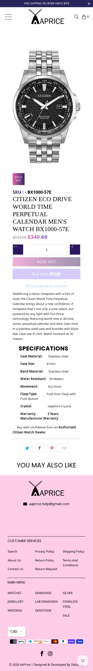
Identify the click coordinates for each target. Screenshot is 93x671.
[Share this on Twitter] (27, 448)
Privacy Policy (44, 551)
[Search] (76, 17)
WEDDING (15, 610)
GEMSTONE (43, 610)
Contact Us (15, 569)
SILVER (67, 593)
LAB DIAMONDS (46, 601)
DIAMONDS (43, 593)
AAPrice (25, 664)
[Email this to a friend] (64, 448)
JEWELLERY (15, 601)
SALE (66, 615)
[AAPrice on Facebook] (42, 653)
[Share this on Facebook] (39, 448)
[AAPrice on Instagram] (50, 653)
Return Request (46, 569)
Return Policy (44, 560)
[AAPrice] (46, 16)
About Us (14, 560)
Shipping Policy (73, 551)
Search (12, 551)
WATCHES (14, 593)
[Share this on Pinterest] (52, 448)
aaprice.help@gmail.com (49, 503)
